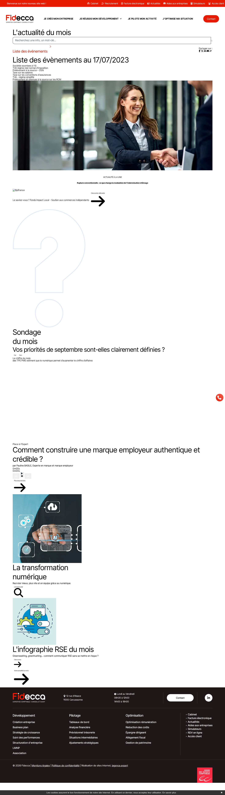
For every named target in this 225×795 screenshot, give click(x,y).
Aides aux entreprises (177, 3)
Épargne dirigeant (136, 732)
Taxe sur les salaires (23, 72)
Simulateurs (199, 3)
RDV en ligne (195, 732)
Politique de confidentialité (66, 765)
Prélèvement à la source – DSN (28, 70)
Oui (15, 355)
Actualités (155, 3)
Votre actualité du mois (21, 670)
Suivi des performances (26, 737)
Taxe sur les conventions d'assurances (32, 75)
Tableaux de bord (79, 722)
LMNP (16, 747)
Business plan (20, 727)
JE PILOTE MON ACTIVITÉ (142, 18)
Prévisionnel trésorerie (82, 732)
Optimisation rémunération (141, 722)
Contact (180, 697)
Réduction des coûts (137, 727)
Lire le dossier (18, 587)
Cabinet (94, 3)
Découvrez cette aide (98, 193)
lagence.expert (120, 765)
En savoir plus (169, 792)
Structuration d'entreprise (27, 742)
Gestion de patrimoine (138, 742)
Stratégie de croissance (26, 732)
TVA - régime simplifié (23, 77)
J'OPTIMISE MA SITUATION (178, 18)
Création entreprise (24, 722)
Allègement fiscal (135, 737)
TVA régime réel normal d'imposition (30, 68)
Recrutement (111, 3)
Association (19, 753)
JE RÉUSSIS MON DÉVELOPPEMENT (99, 18)
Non (20, 355)
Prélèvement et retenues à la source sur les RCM (37, 79)
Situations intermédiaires (83, 737)
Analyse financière (79, 727)
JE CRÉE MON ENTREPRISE (58, 18)
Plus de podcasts (19, 480)
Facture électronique (134, 3)
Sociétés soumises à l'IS (24, 66)
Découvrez (17, 659)
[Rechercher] (211, 40)
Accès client (218, 3)
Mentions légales (41, 765)
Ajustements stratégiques (83, 742)
